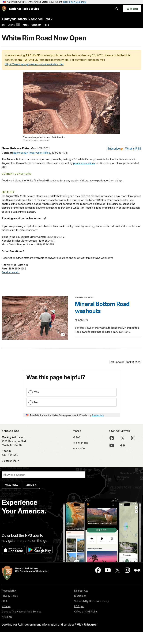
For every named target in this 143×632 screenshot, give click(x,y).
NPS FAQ (7, 616)
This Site (11, 485)
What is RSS (133, 148)
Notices (6, 606)
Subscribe (113, 148)
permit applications (84, 163)
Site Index (82, 442)
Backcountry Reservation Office (31, 152)
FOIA (4, 601)
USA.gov (79, 606)
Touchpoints (98, 415)
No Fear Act (81, 590)
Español (80, 448)
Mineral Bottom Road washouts (102, 307)
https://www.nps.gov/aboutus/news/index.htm (34, 64)
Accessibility (9, 590)
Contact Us (9, 460)
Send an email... (11, 272)
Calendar (36, 25)
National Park (27, 19)
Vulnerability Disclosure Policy (91, 601)
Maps (26, 25)
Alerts (13, 25)
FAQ (78, 437)
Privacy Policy (10, 595)
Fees (46, 25)
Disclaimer (80, 595)
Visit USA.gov (87, 624)
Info (4, 25)
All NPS (31, 485)
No (36, 402)
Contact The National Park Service (22, 611)
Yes (36, 392)
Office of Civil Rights (85, 611)
